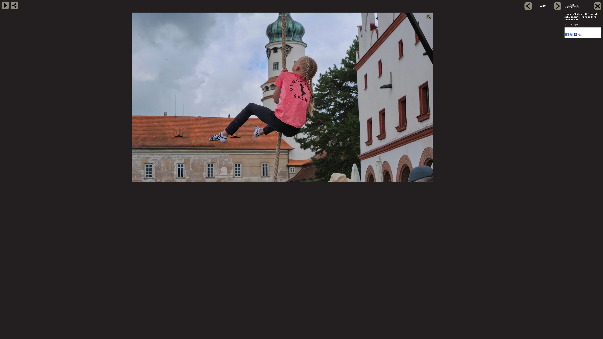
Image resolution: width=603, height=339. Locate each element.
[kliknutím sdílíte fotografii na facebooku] (14, 5)
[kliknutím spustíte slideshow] (5, 5)
